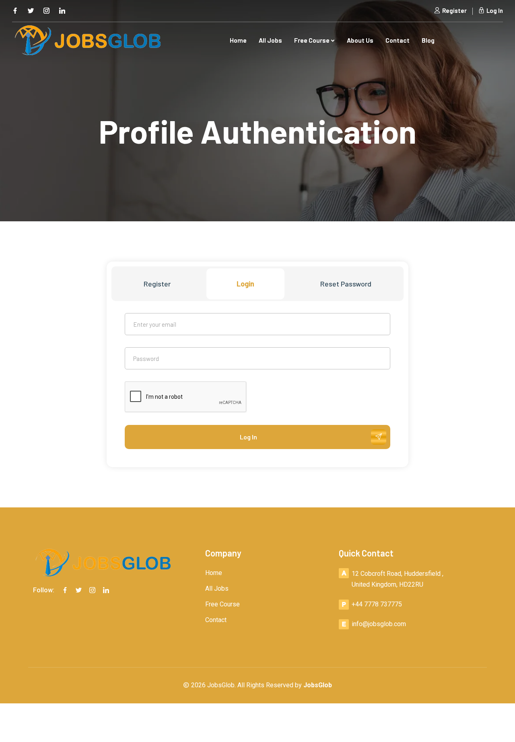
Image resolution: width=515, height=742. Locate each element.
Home (238, 40)
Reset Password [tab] (345, 283)
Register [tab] (157, 283)
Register (454, 10)
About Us (360, 40)
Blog (428, 40)
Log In (494, 10)
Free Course (312, 40)
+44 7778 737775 (377, 604)
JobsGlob (317, 685)
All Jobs (270, 40)
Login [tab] (245, 283)
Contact (397, 40)
